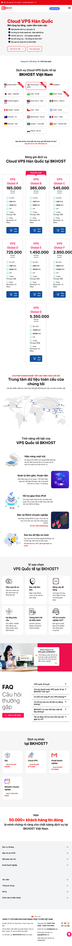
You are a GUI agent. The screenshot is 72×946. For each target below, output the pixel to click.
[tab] (51, 684)
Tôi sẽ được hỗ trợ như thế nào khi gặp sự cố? (49, 718)
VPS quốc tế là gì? (42, 684)
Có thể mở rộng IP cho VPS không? (49, 697)
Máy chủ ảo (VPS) (8, 853)
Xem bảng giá (34, 49)
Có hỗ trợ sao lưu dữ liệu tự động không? (48, 703)
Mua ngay (15, 230)
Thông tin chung (8, 886)
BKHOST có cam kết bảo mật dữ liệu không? (48, 710)
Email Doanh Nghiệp (9, 865)
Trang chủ (24, 61)
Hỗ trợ (4, 892)
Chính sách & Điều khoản (11, 898)
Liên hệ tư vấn (15, 49)
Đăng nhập (54, 8)
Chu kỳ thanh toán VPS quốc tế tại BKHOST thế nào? (49, 690)
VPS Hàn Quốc (46, 61)
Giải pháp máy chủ (9, 859)
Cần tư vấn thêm (14, 715)
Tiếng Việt (37, 916)
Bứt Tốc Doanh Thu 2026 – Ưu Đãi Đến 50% (18, 2)
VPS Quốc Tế (34, 61)
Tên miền (5, 880)
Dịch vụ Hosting (8, 847)
